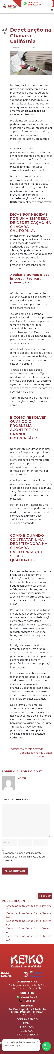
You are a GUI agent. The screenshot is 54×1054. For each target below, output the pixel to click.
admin (16, 47)
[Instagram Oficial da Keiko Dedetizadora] (26, 974)
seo (33, 47)
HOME (27, 1023)
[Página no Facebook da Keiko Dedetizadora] (42, 974)
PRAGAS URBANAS (27, 1034)
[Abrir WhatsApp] (46, 1046)
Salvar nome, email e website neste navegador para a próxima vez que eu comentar (23, 856)
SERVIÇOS (27, 1030)
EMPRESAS (27, 1027)
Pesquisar (45, 895)
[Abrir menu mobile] (52, 10)
